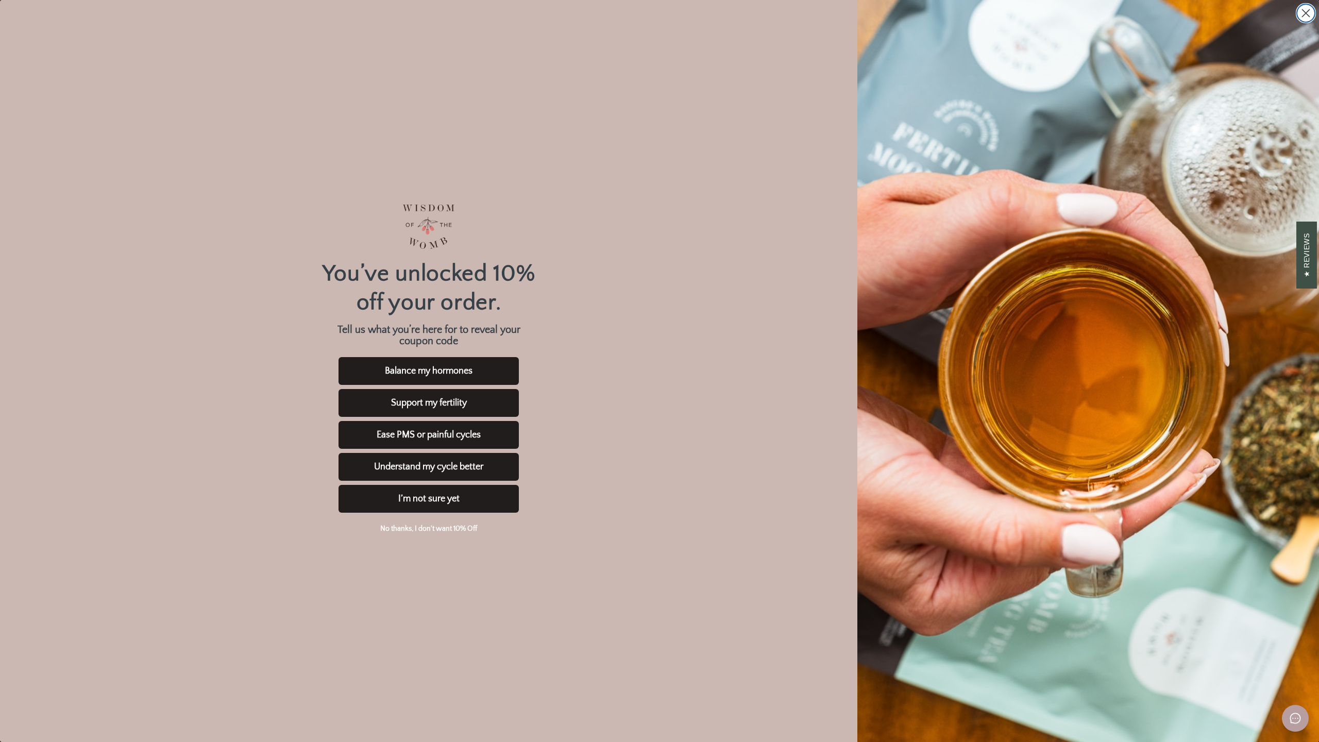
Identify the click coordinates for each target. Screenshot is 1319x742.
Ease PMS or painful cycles (429, 435)
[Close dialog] (1306, 13)
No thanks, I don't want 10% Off (428, 529)
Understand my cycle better (428, 467)
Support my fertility (429, 403)
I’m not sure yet (429, 499)
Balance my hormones (428, 371)
